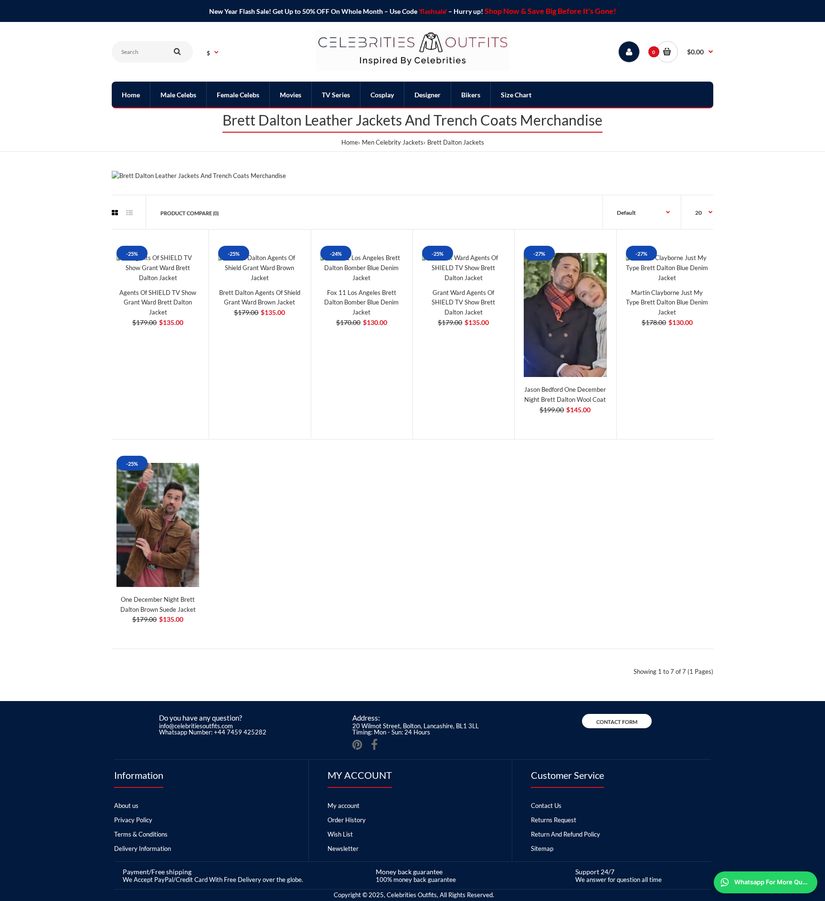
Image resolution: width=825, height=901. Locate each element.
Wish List (340, 834)
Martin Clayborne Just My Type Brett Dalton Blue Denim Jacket (667, 302)
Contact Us (546, 805)
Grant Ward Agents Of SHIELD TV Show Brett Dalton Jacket (463, 302)
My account (344, 805)
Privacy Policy (133, 820)
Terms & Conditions (141, 834)
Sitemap (542, 848)
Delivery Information (142, 848)
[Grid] (115, 213)
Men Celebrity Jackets (392, 142)
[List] (129, 213)
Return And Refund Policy (565, 834)
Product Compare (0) (189, 213)
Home (349, 142)
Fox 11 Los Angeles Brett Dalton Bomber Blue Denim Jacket (361, 302)
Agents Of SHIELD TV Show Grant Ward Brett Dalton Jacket (157, 302)
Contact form (616, 722)
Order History (347, 820)
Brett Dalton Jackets (455, 142)
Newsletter (343, 848)
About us (126, 805)
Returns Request (553, 820)
